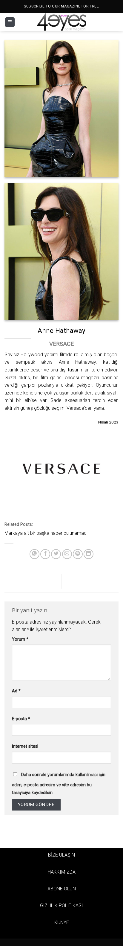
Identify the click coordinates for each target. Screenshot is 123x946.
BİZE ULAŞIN (61, 855)
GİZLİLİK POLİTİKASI (61, 905)
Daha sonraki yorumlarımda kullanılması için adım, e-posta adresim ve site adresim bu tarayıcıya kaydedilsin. (58, 783)
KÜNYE (61, 922)
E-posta (21, 718)
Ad (16, 691)
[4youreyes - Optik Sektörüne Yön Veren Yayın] (61, 22)
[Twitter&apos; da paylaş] (56, 554)
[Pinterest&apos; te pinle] (78, 554)
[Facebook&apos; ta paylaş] (45, 554)
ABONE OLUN (61, 889)
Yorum (20, 639)
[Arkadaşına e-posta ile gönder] (67, 554)
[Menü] (10, 22)
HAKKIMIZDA (62, 872)
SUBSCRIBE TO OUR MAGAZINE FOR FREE (61, 6)
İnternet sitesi (25, 746)
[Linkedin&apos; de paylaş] (88, 554)
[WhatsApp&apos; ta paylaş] (34, 554)
